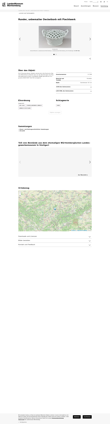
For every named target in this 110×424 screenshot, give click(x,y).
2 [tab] (56, 54)
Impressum (21, 419)
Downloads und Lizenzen (27, 236)
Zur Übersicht (82, 175)
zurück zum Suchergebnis (27, 13)
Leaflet (73, 230)
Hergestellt (21, 103)
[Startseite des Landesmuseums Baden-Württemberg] (13, 5)
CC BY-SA (76, 50)
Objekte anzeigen (55, 112)
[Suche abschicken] (97, 2)
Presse (85, 1)
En (107, 1)
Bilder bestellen (24, 240)
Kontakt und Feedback (26, 244)
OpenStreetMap (82, 230)
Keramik (22, 130)
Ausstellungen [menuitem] (86, 6)
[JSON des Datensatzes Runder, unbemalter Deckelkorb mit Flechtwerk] (91, 87)
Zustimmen (87, 417)
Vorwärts (90, 39)
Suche (91, 1)
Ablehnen (77, 417)
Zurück (19, 39)
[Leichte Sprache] (101, 2)
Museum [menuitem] (96, 6)
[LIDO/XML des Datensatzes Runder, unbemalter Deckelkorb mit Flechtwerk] (91, 91)
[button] (55, 209)
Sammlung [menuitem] (104, 6)
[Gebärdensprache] (104, 2)
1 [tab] (54, 54)
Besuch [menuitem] (76, 6)
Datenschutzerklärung (58, 418)
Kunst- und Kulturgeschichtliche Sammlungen (34, 129)
